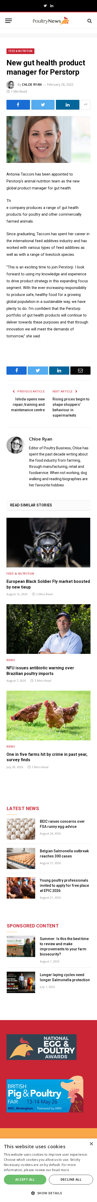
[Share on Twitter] (43, 105)
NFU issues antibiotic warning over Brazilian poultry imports (40, 670)
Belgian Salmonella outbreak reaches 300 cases (64, 853)
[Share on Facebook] (18, 105)
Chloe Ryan (32, 84)
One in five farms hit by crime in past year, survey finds (46, 757)
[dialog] (48, 1170)
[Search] (89, 21)
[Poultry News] (51, 20)
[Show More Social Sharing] (86, 105)
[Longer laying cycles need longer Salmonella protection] (21, 982)
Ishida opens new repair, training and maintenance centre (28, 404)
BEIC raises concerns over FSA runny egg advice (62, 824)
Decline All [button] (71, 1179)
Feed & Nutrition (20, 51)
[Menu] (8, 21)
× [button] (91, 1144)
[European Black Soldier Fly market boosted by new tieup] (48, 542)
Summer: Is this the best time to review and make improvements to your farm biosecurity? (64, 946)
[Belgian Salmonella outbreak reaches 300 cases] (21, 858)
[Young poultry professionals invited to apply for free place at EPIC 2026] (21, 888)
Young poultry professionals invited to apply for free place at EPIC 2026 (64, 885)
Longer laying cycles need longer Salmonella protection (65, 977)
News (10, 660)
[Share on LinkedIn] (67, 105)
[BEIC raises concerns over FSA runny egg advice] (21, 829)
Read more (60, 1170)
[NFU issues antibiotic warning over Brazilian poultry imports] (48, 629)
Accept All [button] (25, 1179)
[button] (48, 1193)
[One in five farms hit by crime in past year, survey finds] (48, 715)
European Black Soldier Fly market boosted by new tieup (48, 584)
